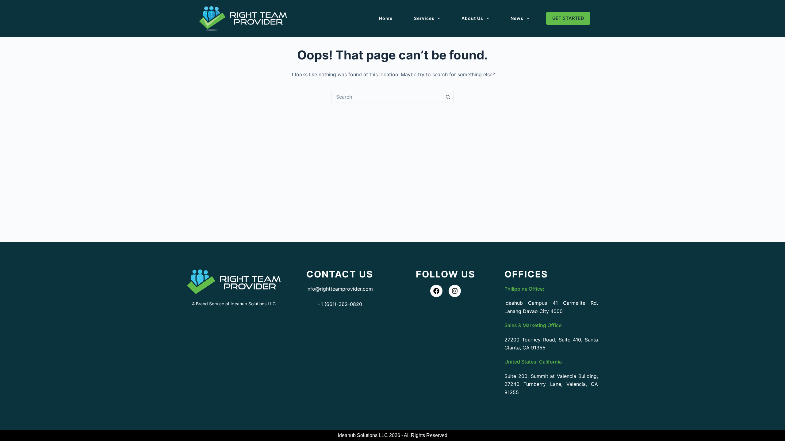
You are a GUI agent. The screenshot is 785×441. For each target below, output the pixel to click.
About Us (472, 18)
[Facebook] (436, 291)
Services (424, 18)
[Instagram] (455, 291)
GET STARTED (568, 18)
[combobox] (386, 97)
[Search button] (448, 97)
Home (385, 18)
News (517, 18)
